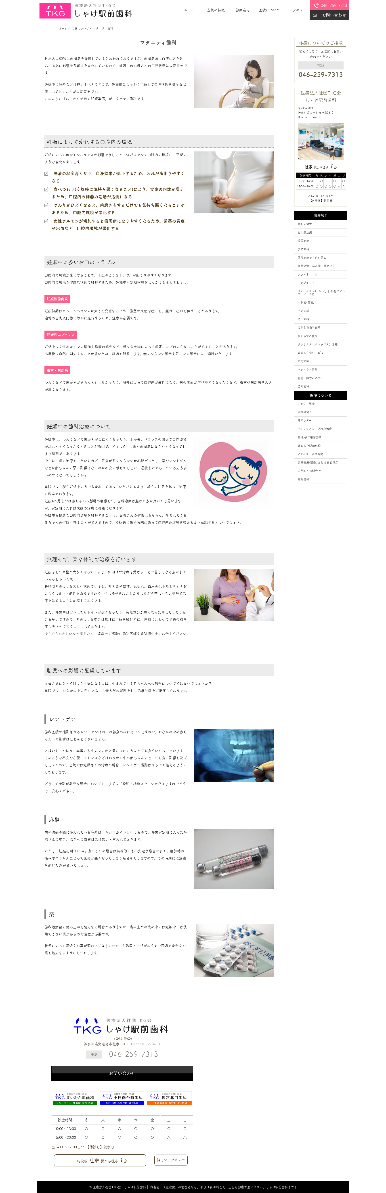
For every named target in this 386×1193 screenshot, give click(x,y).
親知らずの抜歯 (308, 336)
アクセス (296, 10)
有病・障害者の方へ (311, 378)
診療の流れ (305, 412)
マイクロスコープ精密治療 (315, 428)
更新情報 (303, 479)
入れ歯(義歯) (306, 302)
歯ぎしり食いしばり (311, 352)
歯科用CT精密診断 (310, 437)
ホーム (189, 10)
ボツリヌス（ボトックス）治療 (318, 344)
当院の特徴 (216, 10)
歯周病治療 (305, 232)
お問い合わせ (334, 15)
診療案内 (242, 10)
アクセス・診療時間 (310, 454)
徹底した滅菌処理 (309, 445)
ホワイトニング (307, 274)
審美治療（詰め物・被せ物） (316, 265)
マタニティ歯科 (307, 369)
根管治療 (303, 240)
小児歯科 (303, 310)
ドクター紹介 (306, 403)
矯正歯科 (303, 319)
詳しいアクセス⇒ (171, 1160)
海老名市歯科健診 (309, 327)
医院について (269, 10)
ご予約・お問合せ (309, 470)
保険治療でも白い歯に (312, 257)
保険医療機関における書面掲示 (318, 462)
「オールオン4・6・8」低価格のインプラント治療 (321, 293)
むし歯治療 (305, 223)
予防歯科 (303, 249)
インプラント (306, 282)
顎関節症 (303, 361)
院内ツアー (305, 420)
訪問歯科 (303, 386)
